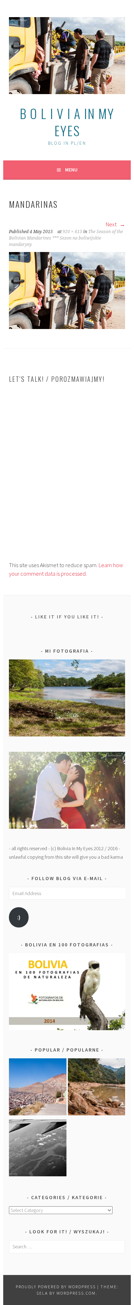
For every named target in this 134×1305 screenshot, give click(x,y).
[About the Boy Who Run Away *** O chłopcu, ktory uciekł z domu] (37, 1088)
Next (112, 224)
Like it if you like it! (67, 616)
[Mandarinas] (67, 326)
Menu (71, 169)
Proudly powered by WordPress (56, 1286)
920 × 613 (72, 231)
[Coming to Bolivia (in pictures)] (37, 1149)
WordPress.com (76, 1293)
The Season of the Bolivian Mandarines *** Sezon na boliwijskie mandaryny (66, 238)
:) (18, 917)
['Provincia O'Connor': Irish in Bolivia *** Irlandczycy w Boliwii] (96, 1088)
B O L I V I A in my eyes (67, 122)
